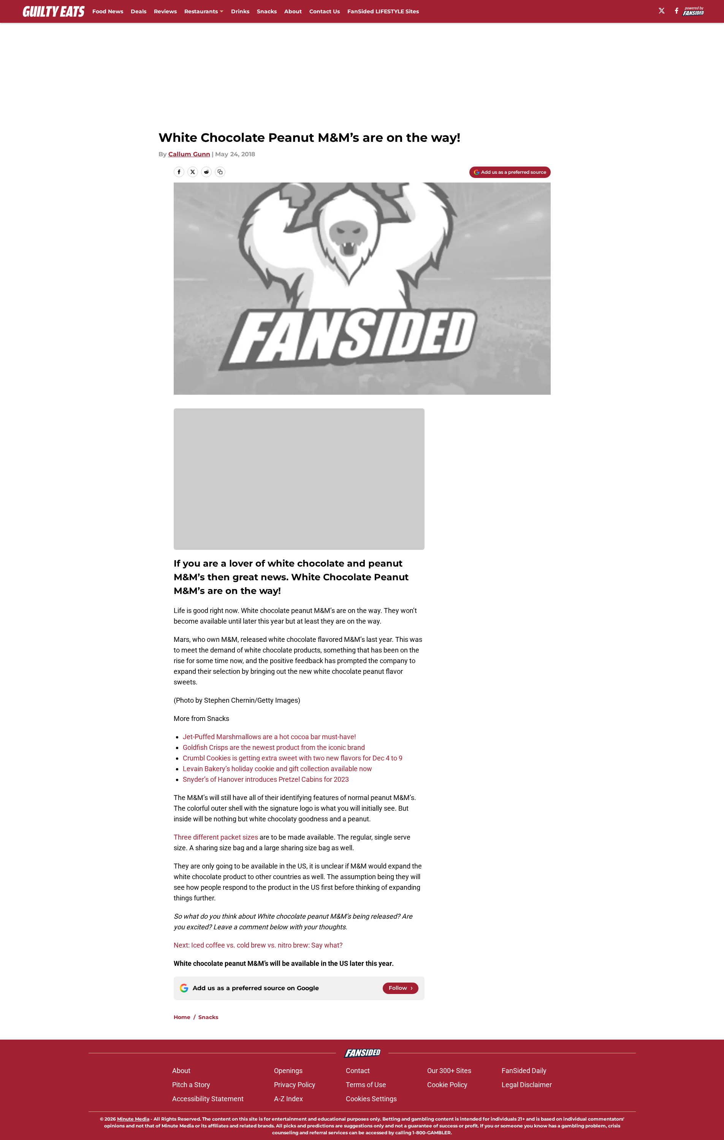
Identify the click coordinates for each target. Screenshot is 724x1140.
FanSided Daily (524, 1071)
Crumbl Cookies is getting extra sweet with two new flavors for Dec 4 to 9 (292, 758)
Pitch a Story (191, 1085)
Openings (288, 1071)
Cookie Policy (447, 1085)
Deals (138, 11)
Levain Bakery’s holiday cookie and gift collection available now (277, 769)
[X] (662, 11)
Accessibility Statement (208, 1099)
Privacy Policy (294, 1085)
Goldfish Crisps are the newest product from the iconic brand (274, 747)
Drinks (240, 11)
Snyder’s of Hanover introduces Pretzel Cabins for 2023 (266, 779)
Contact (358, 1071)
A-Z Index (288, 1099)
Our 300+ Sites (449, 1071)
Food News (107, 11)
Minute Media (133, 1119)
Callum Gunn (189, 154)
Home (182, 1017)
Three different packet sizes (216, 837)
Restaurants (201, 11)
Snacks (267, 11)
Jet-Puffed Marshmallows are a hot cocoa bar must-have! (269, 737)
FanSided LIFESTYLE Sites (383, 11)
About (293, 11)
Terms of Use (366, 1085)
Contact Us (324, 11)
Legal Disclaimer (527, 1085)
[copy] (220, 172)
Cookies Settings (371, 1099)
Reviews (165, 11)
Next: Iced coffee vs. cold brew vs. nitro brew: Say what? (258, 945)
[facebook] (676, 11)
